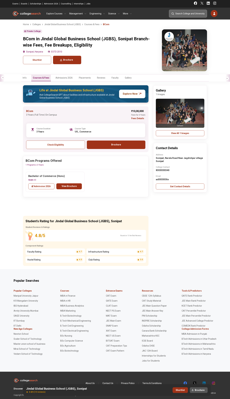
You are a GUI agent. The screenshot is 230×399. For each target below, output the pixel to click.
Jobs (88, 4)
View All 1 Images (180, 133)
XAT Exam (111, 331)
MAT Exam (111, 316)
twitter (194, 383)
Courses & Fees (41, 78)
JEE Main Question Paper (154, 306)
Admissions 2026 (64, 78)
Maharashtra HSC (150, 336)
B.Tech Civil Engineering (72, 326)
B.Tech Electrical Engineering (74, 331)
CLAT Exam (111, 306)
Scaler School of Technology (28, 339)
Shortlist (37, 60)
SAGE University (21, 316)
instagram (213, 383)
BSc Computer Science (71, 341)
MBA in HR (65, 301)
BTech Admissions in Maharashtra (198, 344)
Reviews (101, 78)
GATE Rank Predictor (192, 296)
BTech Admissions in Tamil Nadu (198, 349)
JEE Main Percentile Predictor (196, 316)
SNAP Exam (112, 326)
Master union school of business (29, 344)
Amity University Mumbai (26, 311)
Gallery (128, 78)
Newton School (21, 334)
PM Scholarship (149, 316)
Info (25, 78)
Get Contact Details (180, 186)
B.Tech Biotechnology (71, 316)
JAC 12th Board (150, 350)
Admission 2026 (51, 4)
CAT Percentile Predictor (194, 311)
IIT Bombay (19, 321)
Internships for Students (154, 355)
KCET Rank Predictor (192, 306)
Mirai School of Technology (27, 349)
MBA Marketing (68, 311)
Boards (24, 4)
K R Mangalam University (26, 301)
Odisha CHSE (148, 345)
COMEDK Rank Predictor (193, 326)
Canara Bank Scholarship (154, 331)
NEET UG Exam (113, 336)
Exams (15, 4)
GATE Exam (112, 301)
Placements (85, 78)
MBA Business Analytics (72, 306)
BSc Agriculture (68, 345)
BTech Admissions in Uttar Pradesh (199, 339)
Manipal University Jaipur (26, 296)
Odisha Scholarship (151, 326)
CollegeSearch (27, 13)
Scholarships (35, 4)
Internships (79, 4)
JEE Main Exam (113, 321)
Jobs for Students (151, 360)
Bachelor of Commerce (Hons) (46, 176)
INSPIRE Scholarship (152, 321)
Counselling (66, 4)
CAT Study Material (151, 301)
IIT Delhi (17, 326)
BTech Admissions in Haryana (196, 354)
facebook (185, 383)
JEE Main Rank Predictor (194, 301)
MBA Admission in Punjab (194, 334)
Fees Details (137, 118)
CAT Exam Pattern (115, 350)
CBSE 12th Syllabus (151, 296)
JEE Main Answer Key (152, 311)
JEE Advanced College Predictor (197, 321)
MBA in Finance (67, 296)
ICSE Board (147, 341)
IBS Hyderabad (21, 306)
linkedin (204, 383)
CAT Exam (111, 296)
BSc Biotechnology (69, 350)
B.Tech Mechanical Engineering (75, 321)
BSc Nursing (66, 336)
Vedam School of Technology (28, 354)
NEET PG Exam (113, 311)
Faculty (115, 78)
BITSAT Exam (113, 341)
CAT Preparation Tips (116, 345)
